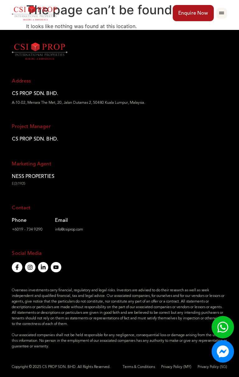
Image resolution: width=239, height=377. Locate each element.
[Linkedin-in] (43, 267)
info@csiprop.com (69, 229)
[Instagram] (30, 267)
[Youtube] (56, 267)
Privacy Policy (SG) (212, 367)
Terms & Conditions (139, 367)
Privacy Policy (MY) (176, 367)
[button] (221, 13)
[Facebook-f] (17, 267)
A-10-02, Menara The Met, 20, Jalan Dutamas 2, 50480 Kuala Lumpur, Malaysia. (78, 102)
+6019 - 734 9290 (27, 229)
